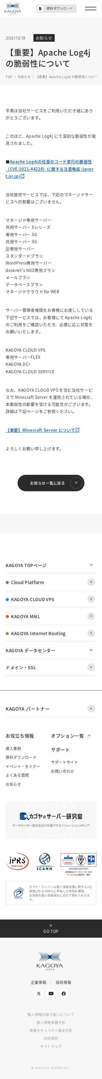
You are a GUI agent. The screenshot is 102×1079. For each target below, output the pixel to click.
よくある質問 (17, 775)
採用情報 (63, 982)
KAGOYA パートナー (28, 708)
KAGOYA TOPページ (26, 565)
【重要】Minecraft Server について (40, 430)
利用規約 (51, 1038)
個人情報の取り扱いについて (50, 1014)
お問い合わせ (62, 771)
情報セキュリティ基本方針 (50, 1030)
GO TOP (51, 931)
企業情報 (38, 982)
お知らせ (13, 784)
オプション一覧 (67, 735)
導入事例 (13, 748)
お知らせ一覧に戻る (47, 483)
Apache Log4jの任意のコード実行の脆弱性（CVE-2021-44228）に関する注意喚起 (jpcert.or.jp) (50, 169)
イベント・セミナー (23, 766)
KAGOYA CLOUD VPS (32, 599)
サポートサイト (64, 762)
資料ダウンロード (59, 8)
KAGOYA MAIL (25, 616)
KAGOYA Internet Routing (38, 633)
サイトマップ (51, 1046)
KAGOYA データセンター (31, 650)
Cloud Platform (27, 582)
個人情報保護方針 (51, 1022)
